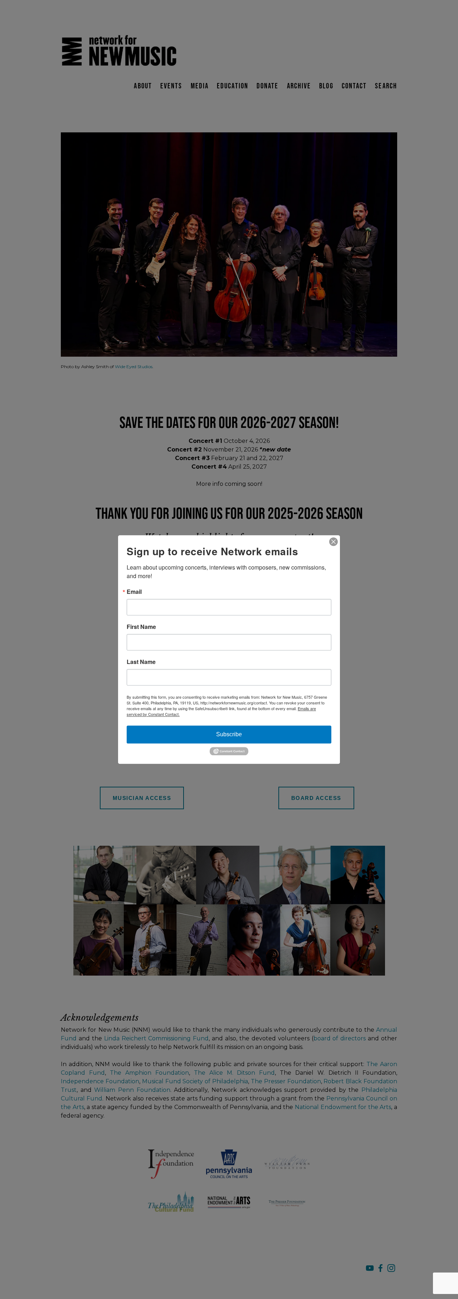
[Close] (333, 541)
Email (134, 592)
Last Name (141, 662)
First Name (141, 627)
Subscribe (229, 734)
